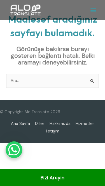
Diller (39, 123)
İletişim (52, 131)
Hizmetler (85, 123)
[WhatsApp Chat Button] (14, 149)
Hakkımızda (60, 123)
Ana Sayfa (20, 123)
